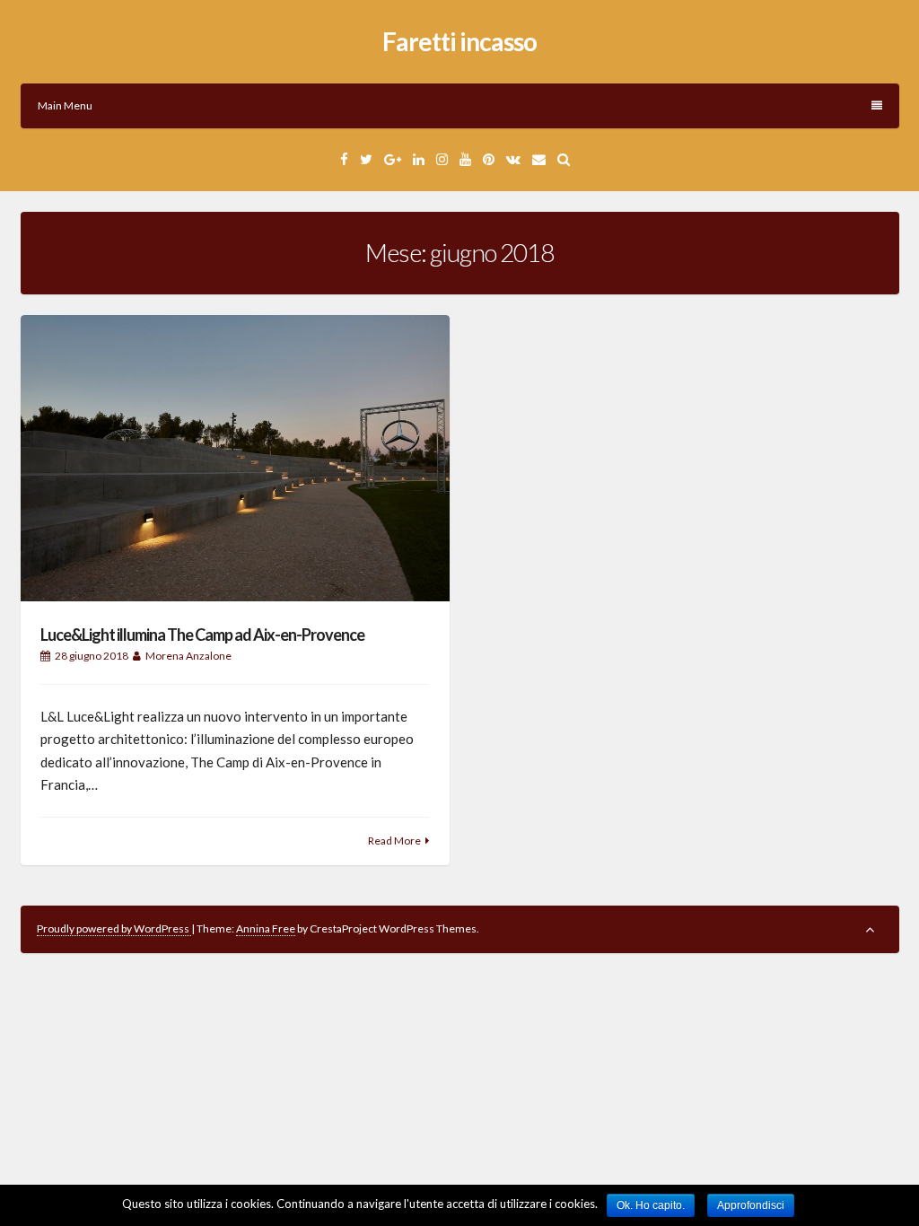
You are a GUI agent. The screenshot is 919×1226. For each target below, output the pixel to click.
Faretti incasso (459, 41)
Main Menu (65, 105)
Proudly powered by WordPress (114, 928)
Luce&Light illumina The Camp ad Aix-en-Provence (202, 634)
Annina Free (265, 928)
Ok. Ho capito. (651, 1205)
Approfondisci (750, 1205)
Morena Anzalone (188, 655)
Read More (394, 840)
